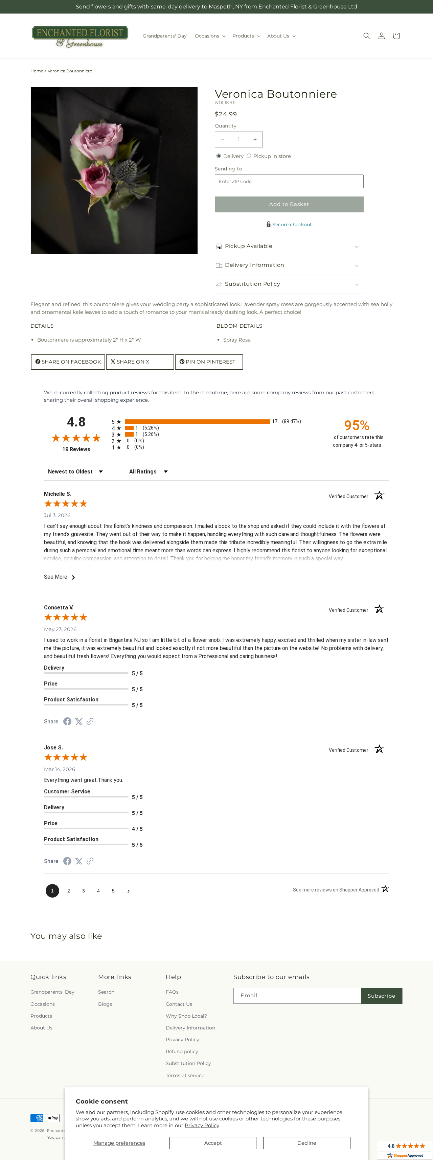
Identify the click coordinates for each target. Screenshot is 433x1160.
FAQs (172, 992)
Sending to (239, 168)
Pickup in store (272, 156)
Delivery (234, 156)
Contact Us (179, 1004)
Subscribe (381, 996)
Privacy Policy (202, 1125)
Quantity (225, 126)
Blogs (105, 1004)
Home (36, 70)
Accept (213, 1143)
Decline (306, 1143)
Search (106, 992)
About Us (41, 1028)
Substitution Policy (188, 1063)
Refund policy (182, 1051)
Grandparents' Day (52, 992)
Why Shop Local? (186, 1016)
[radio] (216, 421)
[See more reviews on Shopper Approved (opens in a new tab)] (90, 722)
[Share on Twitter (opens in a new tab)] (79, 721)
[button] (209, 36)
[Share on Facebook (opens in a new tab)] (67, 722)
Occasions (42, 1004)
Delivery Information (190, 1028)
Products (41, 1016)
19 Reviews (85, 449)
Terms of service (185, 1075)
